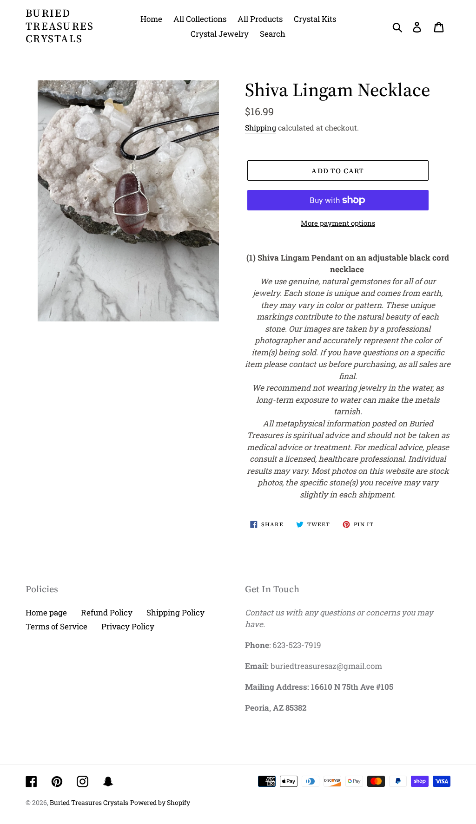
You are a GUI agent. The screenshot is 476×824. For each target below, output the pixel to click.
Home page (46, 612)
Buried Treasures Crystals (60, 26)
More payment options (338, 223)
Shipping (260, 127)
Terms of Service (56, 626)
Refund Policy (106, 612)
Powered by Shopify (160, 802)
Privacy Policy (127, 626)
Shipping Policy (175, 612)
